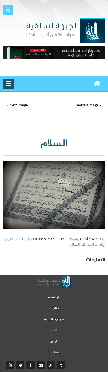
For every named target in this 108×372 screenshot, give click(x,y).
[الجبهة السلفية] (65, 30)
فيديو (54, 340)
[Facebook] (31, 365)
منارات (54, 307)
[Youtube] (11, 365)
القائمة (8, 84)
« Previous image (87, 105)
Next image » (17, 105)
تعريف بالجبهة (54, 319)
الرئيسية (54, 296)
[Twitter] (21, 365)
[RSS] (51, 365)
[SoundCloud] (61, 365)
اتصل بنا (54, 352)
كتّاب (54, 330)
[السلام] (54, 195)
